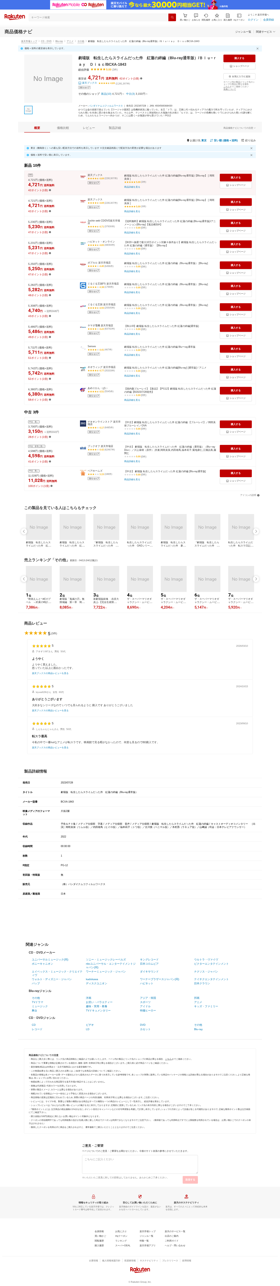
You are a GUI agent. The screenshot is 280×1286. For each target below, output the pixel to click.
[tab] (37, 128)
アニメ (70, 41)
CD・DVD (46, 41)
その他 (80, 41)
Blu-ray (59, 41)
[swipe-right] (256, 531)
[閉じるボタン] (258, 48)
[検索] (172, 17)
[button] (196, 17)
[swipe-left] (24, 531)
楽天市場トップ (29, 41)
